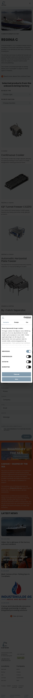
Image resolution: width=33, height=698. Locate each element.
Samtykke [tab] (6, 322)
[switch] (27, 356)
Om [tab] (27, 322)
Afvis (16, 379)
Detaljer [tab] (16, 322)
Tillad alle (16, 374)
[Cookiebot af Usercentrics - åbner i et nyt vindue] (23, 318)
